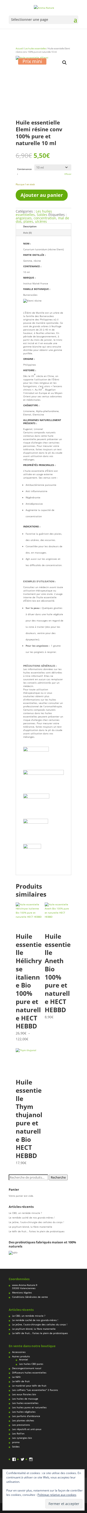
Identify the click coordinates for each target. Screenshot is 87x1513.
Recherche (58, 1177)
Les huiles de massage (25, 1398)
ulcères (41, 221)
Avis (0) (27, 232)
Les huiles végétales (24, 1411)
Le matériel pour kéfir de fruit (29, 1385)
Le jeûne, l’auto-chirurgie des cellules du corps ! (36, 1222)
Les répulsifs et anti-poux (26, 1429)
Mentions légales (22, 1292)
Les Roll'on (18, 1433)
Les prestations (21, 1424)
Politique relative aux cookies (56, 1495)
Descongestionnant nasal (26, 1368)
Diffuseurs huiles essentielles (29, 1372)
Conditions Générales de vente (30, 1297)
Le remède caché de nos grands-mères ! (32, 1217)
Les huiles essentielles (35, 48)
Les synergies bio (22, 1437)
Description (29, 226)
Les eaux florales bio (24, 1394)
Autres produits (21, 1356)
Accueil (19, 48)
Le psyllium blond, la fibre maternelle (30, 1226)
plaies (28, 221)
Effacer (68, 174)
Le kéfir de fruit (21, 1381)
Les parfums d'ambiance (26, 1416)
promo (16, 1442)
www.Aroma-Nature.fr (24, 1285)
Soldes (42, 214)
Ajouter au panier (42, 195)
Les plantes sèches (23, 1420)
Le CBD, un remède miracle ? (25, 1213)
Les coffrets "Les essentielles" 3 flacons (35, 1390)
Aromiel (23, 1359)
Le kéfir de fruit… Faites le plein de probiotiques (37, 1231)
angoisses (24, 218)
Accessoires (19, 1352)
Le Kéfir (16, 1377)
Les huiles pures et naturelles (29, 1407)
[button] (64, 62)
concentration (45, 218)
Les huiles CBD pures (31, 1363)
